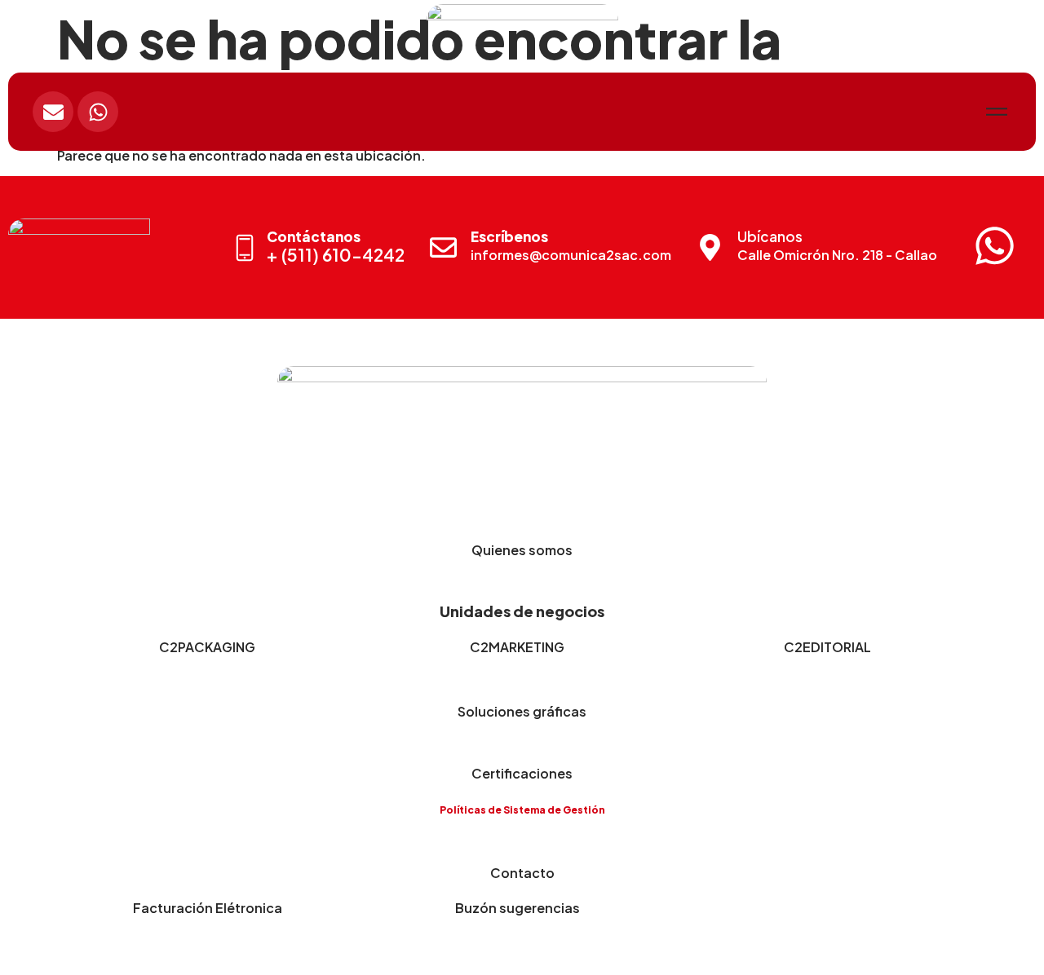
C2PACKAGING (207, 646)
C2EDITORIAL (827, 646)
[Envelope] (53, 111)
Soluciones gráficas (522, 711)
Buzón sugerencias (517, 907)
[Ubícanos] (710, 247)
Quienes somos (522, 549)
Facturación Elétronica (207, 907)
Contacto (522, 872)
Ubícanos (770, 236)
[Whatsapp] (97, 111)
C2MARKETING (517, 646)
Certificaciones (522, 773)
